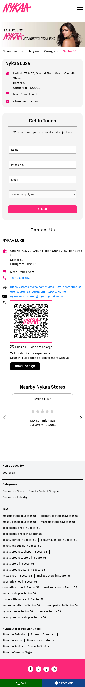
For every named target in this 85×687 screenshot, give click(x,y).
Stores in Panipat (13, 646)
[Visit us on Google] (46, 669)
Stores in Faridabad (14, 634)
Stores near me (12, 51)
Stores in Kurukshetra (40, 640)
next (80, 417)
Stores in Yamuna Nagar (17, 652)
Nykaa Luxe (42, 399)
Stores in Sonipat (39, 646)
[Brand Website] (54, 669)
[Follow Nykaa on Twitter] (38, 669)
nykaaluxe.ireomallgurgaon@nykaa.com (38, 296)
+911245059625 (21, 278)
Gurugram (51, 51)
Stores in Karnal (12, 640)
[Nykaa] (16, 8)
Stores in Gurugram (43, 634)
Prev (4, 417)
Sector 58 (8, 473)
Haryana (33, 51)
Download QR (25, 366)
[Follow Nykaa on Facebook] (31, 669)
